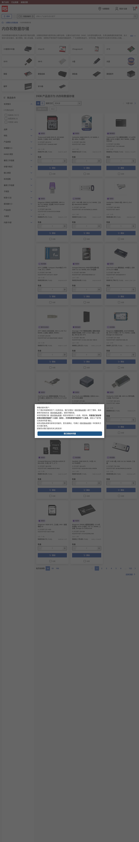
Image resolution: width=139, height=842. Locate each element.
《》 (80, 410)
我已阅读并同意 (70, 433)
